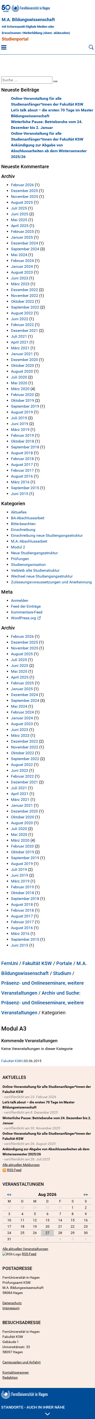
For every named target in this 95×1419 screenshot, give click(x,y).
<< (9, 1194)
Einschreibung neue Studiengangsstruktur (47, 535)
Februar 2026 (22, 185)
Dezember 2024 (24, 243)
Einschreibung (23, 529)
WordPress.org (23, 618)
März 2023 (20, 284)
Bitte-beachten (23, 523)
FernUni (9, 963)
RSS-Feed (14, 1170)
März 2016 (20, 482)
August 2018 (22, 453)
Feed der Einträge (26, 606)
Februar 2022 (22, 324)
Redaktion (10, 1377)
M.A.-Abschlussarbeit (29, 541)
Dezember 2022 (24, 289)
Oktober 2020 (22, 365)
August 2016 (22, 476)
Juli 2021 (19, 336)
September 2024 (25, 249)
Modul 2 (18, 547)
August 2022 (22, 313)
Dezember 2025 (24, 190)
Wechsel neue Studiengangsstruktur (42, 576)
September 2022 (25, 307)
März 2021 (20, 348)
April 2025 (19, 225)
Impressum (10, 1308)
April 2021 (19, 342)
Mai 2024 (19, 254)
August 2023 (22, 272)
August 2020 (22, 371)
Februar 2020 (22, 394)
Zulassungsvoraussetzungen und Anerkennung (51, 582)
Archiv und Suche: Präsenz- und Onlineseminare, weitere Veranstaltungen (42, 1003)
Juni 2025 (19, 214)
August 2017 (22, 464)
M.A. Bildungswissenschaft (28, 19)
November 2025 (24, 196)
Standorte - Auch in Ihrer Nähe (33, 1407)
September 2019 (25, 406)
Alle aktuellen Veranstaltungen (25, 1249)
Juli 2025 (19, 208)
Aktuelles (19, 512)
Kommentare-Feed (26, 612)
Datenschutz (12, 1303)
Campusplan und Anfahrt (21, 1362)
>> (86, 1194)
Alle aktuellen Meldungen (21, 1165)
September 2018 (25, 447)
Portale (64, 963)
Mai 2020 (19, 383)
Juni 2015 (19, 493)
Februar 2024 (22, 260)
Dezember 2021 (24, 330)
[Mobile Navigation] (3, 47)
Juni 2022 (19, 319)
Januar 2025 (22, 237)
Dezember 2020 (24, 359)
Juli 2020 (19, 377)
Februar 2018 (22, 458)
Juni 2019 (19, 423)
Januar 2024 (22, 266)
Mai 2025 (19, 220)
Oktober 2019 (22, 400)
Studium (62, 973)
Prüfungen (20, 558)
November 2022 (24, 295)
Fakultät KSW (37, 963)
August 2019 (22, 412)
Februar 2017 (22, 470)
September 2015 (25, 488)
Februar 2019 (22, 435)
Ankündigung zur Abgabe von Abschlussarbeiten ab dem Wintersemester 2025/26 (49, 151)
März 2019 (20, 429)
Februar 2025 (22, 231)
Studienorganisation (28, 564)
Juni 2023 (19, 278)
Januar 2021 (22, 354)
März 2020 (20, 388)
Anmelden (19, 600)
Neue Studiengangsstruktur (34, 553)
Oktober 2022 (22, 301)
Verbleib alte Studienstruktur (35, 570)
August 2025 (22, 202)
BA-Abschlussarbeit (27, 518)
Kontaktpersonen (15, 1372)
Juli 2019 (19, 418)
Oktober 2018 (22, 441)
